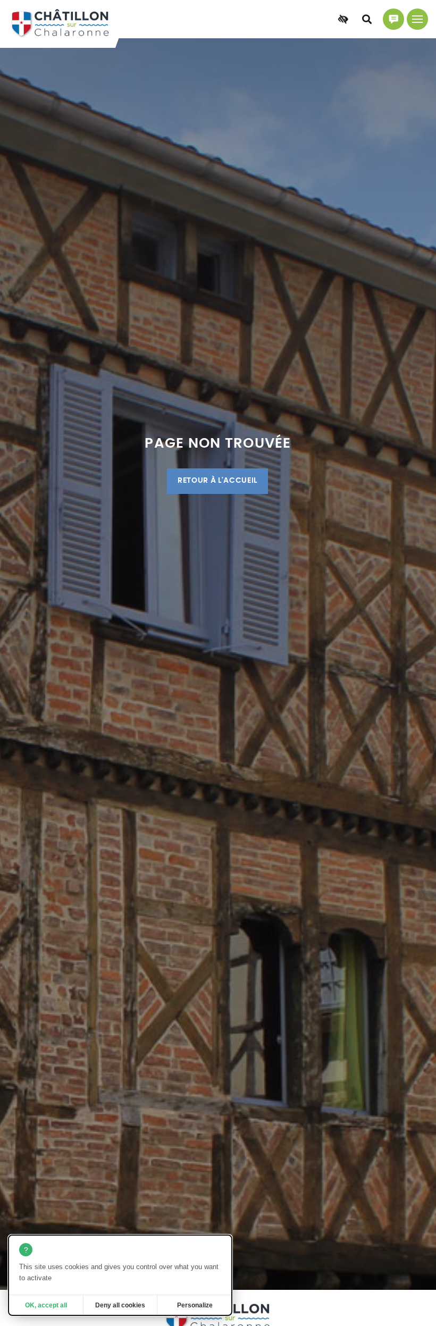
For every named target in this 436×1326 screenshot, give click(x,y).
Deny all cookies (120, 1305)
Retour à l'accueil (217, 480)
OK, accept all (46, 1305)
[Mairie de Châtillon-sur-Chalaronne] (60, 24)
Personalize (195, 1305)
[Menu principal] (417, 19)
